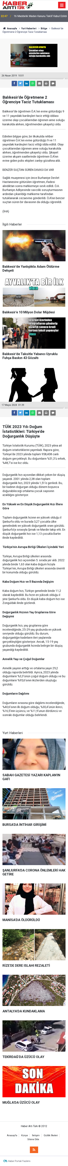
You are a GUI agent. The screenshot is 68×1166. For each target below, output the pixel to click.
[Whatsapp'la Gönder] (32, 83)
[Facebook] (14, 83)
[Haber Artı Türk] (17, 4)
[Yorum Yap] (53, 83)
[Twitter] (20, 83)
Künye (24, 1135)
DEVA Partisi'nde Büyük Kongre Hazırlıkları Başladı (38, 16)
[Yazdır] (46, 83)
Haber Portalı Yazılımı (19, 1161)
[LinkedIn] (26, 83)
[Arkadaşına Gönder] (39, 83)
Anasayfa (12, 1135)
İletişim (36, 1135)
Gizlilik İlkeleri (51, 1135)
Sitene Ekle (33, 1139)
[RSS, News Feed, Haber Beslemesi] (34, 1150)
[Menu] (62, 5)
